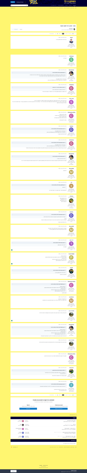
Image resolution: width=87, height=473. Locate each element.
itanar (71, 381)
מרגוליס (71, 196)
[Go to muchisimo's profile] (71, 300)
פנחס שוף (71, 367)
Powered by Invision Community (43, 467)
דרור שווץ (55, 87)
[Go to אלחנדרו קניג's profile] (71, 314)
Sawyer (71, 28)
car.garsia (73, 429)
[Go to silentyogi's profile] (71, 59)
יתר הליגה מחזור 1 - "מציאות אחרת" (70, 428)
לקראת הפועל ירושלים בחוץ (71, 420)
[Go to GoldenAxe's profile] (71, 88)
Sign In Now (28, 408)
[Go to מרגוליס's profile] (71, 200)
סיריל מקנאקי (73, 425)
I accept (13, 471)
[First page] (75, 33)
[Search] (12, 5)
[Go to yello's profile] (23, 425)
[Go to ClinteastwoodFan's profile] (71, 116)
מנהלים (66, 5)
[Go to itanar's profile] (71, 385)
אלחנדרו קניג (71, 310)
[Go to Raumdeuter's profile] (71, 73)
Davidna (71, 126)
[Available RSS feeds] (12, 447)
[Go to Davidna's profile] (71, 129)
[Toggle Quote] (64, 72)
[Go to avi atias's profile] (23, 433)
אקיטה (74, 433)
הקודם (73, 33)
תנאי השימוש (63, 471)
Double (71, 267)
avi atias (20, 432)
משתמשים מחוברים (61, 5)
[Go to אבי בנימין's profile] (23, 421)
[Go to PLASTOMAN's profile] (71, 257)
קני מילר (74, 424)
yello (20, 424)
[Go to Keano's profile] (71, 41)
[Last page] (55, 33)
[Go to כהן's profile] (71, 186)
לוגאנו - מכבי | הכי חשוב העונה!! (70, 436)
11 (61, 33)
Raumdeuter (71, 69)
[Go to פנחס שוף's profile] (71, 371)
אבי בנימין (20, 420)
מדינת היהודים (64, 29)
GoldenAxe (71, 84)
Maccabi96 (71, 168)
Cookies (40, 465)
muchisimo (71, 297)
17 (58, 436)
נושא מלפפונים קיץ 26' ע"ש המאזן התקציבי (68, 432)
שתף (20, 29)
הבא (57, 33)
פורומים (74, 5)
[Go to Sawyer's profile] (74, 29)
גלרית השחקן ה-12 (53, 5)
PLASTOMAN (71, 253)
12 (59, 33)
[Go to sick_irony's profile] (71, 102)
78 (55, 432)
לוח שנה (70, 5)
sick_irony (71, 98)
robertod (61, 72)
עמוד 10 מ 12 (52, 33)
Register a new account (58, 408)
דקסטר (74, 421)
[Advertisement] (58, 17)
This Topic (15, 5)
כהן (71, 182)
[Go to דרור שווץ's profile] (71, 243)
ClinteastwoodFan (71, 112)
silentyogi (71, 56)
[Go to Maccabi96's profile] (71, 172)
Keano (71, 37)
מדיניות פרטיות (45, 465)
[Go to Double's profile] (71, 271)
